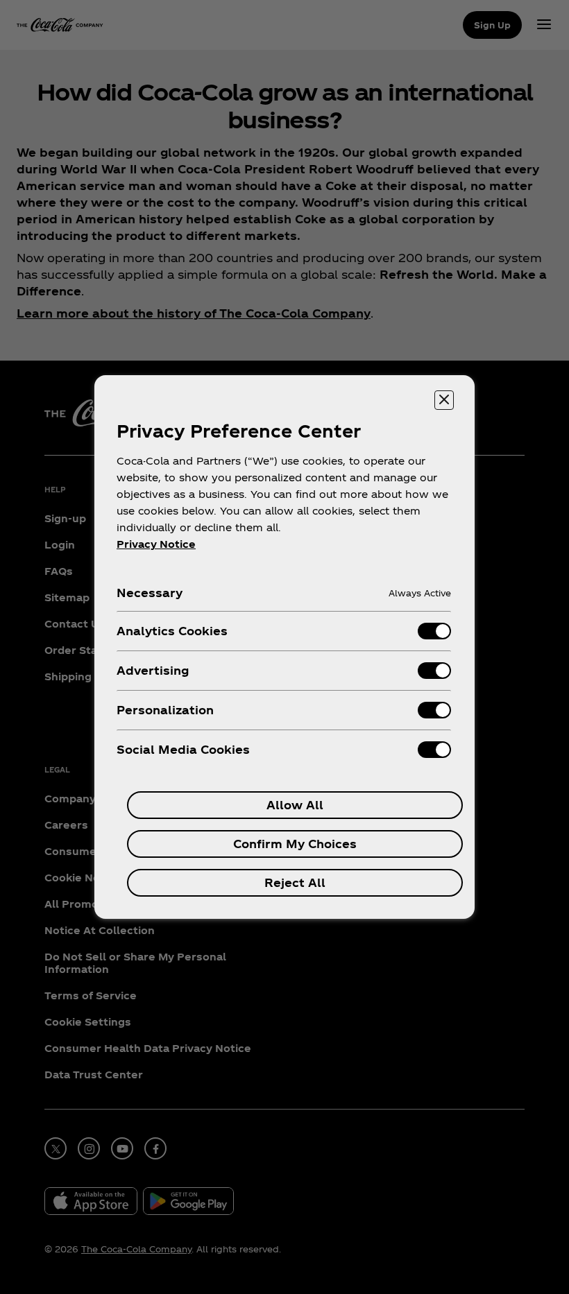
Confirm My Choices (295, 843)
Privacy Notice (156, 544)
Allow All (294, 804)
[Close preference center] (444, 400)
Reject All (294, 882)
